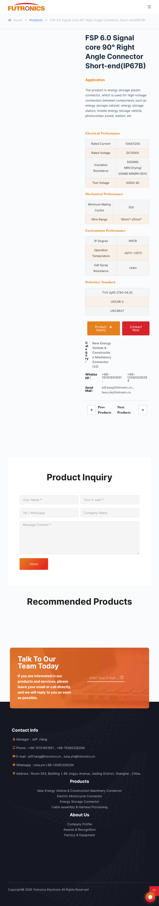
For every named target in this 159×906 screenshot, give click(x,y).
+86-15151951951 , (112, 377)
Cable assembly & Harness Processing (80, 807)
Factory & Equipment (79, 835)
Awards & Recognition (79, 829)
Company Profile (79, 824)
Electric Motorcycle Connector (79, 796)
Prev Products (104, 409)
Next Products (124, 409)
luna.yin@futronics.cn (116, 392)
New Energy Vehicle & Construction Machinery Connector (79, 791)
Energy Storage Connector (79, 801)
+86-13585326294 (137, 377)
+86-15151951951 (41, 748)
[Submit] (121, 678)
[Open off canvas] (149, 7)
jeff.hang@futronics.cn (117, 387)
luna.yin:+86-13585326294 (54, 765)
